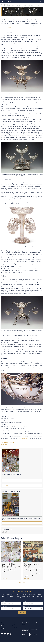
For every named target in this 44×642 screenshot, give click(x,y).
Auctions (2, 624)
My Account (14, 627)
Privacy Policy (24, 624)
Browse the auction (5, 440)
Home (2, 4)
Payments (14, 625)
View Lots (5, 485)
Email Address (4, 606)
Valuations (3, 627)
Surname (24, 601)
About (13, 622)
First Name (3, 601)
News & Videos (6, 4)
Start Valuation (7, 523)
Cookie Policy (36, 622)
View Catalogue (7, 480)
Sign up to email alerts (6, 444)
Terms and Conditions (26, 622)
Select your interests (27, 606)
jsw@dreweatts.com (23, 438)
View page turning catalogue (7, 442)
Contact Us (14, 624)
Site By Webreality (39, 640)
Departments (3, 625)
